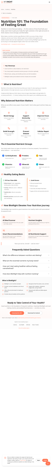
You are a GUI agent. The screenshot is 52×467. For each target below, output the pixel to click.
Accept (45, 460)
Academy (7, 9)
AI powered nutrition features (18, 44)
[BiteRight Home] (6, 2)
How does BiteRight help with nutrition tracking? (20, 274)
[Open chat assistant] (48, 463)
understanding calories (23, 317)
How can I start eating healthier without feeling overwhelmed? (20, 267)
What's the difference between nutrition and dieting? (22, 255)
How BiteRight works (5, 44)
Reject (38, 460)
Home (2, 9)
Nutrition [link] (13, 9)
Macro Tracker (35, 324)
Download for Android (34, 313)
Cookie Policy (23, 460)
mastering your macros (35, 317)
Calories (15, 324)
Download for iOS (17, 313)
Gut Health (21, 324)
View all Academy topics (24, 328)
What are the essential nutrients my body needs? (21, 261)
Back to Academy (7, 13)
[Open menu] (49, 2)
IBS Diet (28, 324)
